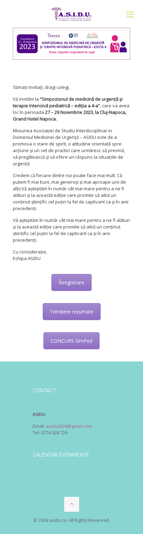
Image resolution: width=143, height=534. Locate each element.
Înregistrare (71, 282)
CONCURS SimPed (71, 340)
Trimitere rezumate (71, 311)
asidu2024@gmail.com (69, 426)
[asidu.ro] (71, 13)
